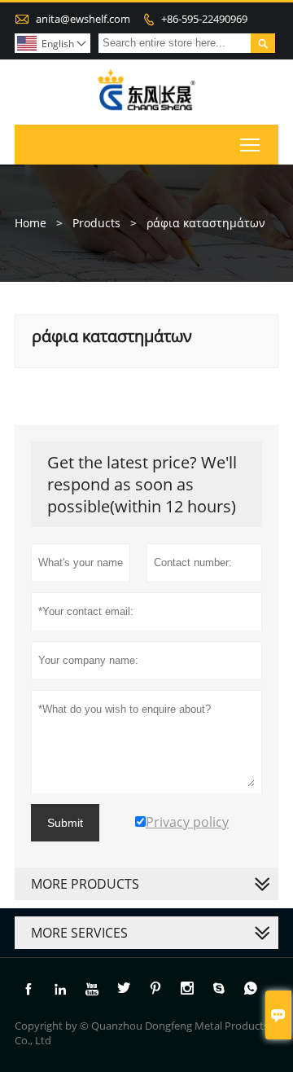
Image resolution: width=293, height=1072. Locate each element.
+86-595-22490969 (204, 18)
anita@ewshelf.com (83, 18)
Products (96, 223)
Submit (65, 822)
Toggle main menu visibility (250, 144)
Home (30, 223)
